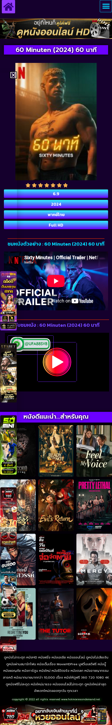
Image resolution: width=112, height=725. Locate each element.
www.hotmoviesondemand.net (80, 699)
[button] (106, 6)
